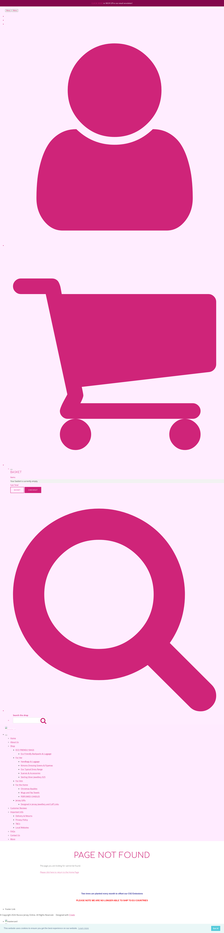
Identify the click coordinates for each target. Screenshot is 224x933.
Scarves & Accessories (30, 773)
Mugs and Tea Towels (30, 792)
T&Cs (18, 823)
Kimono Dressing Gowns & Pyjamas (37, 765)
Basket (17, 490)
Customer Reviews (18, 808)
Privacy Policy (22, 819)
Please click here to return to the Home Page (59, 872)
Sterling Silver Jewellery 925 (33, 777)
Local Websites (22, 827)
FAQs (12, 831)
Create (72, 915)
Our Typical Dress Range (32, 769)
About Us (14, 742)
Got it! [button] (216, 928)
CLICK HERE (97, 3)
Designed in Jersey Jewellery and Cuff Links (40, 804)
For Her (19, 757)
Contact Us (15, 835)
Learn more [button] (83, 928)
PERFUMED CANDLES (30, 796)
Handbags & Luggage (30, 761)
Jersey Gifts (21, 800)
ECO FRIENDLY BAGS (25, 750)
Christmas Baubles (29, 788)
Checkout (33, 490)
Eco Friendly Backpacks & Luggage (36, 753)
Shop (12, 746)
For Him (19, 781)
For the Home (22, 784)
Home (13, 738)
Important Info (16, 812)
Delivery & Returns (24, 816)
